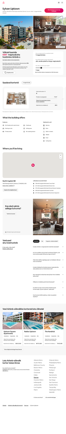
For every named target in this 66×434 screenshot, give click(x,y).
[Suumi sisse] (60, 155)
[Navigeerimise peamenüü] (62, 2)
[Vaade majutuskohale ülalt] (16, 32)
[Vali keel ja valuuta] (58, 2)
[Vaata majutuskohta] (12, 329)
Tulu (42, 241)
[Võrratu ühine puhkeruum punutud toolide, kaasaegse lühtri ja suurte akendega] (49, 24)
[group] (48, 63)
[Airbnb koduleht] (4, 2)
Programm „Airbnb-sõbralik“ (52, 241)
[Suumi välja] (60, 158)
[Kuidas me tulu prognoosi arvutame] (47, 105)
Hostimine (36, 241)
